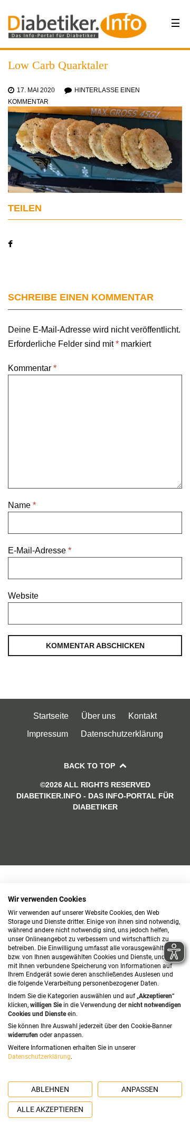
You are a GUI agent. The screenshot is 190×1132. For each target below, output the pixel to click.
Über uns (98, 715)
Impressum (47, 733)
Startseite (51, 715)
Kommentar (32, 368)
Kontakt (142, 715)
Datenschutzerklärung (122, 733)
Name (22, 505)
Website (23, 595)
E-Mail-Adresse (39, 550)
